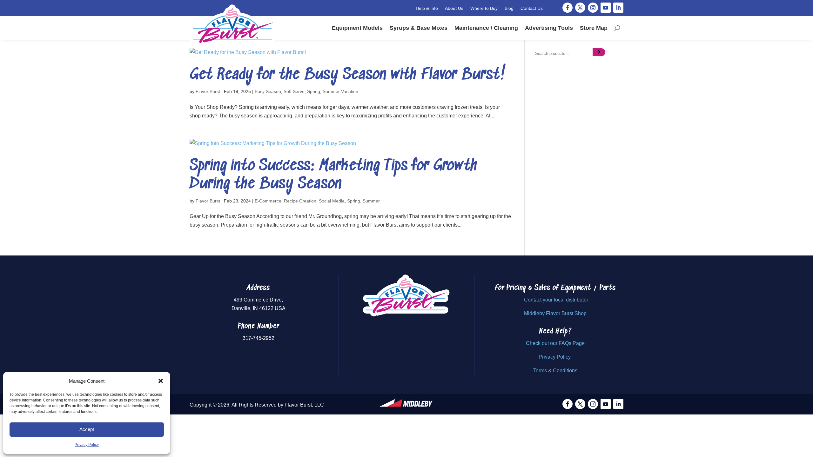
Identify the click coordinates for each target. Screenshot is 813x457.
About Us (454, 8)
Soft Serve (294, 91)
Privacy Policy (87, 444)
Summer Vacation (340, 91)
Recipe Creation (300, 200)
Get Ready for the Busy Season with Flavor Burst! (348, 75)
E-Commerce (268, 200)
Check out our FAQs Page (555, 343)
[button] (161, 381)
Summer (371, 200)
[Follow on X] (580, 8)
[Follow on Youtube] (606, 8)
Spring (313, 91)
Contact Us (532, 8)
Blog (509, 8)
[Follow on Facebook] (567, 8)
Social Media (332, 200)
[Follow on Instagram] (593, 8)
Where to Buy (484, 8)
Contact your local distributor (556, 299)
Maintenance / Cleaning (486, 28)
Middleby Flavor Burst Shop (555, 313)
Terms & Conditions (555, 370)
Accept (86, 429)
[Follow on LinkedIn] (618, 8)
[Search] (599, 52)
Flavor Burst (208, 91)
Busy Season (268, 91)
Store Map (594, 28)
